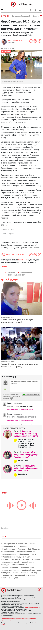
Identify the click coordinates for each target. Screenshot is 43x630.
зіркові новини (28, 562)
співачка (11, 272)
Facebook (22, 260)
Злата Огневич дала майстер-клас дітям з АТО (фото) (19, 365)
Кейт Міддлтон (34, 549)
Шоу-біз (20, 557)
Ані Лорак (24, 546)
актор (29, 557)
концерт (5, 565)
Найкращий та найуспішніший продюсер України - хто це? (25, 454)
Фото (34, 554)
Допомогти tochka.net (21, 16)
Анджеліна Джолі (9, 546)
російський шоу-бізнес (31, 570)
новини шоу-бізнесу (16, 275)
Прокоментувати (12, 409)
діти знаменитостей (10, 562)
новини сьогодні (27, 567)
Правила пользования (7, 618)
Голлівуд (21, 549)
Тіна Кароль (24, 554)
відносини (36, 559)
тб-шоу (34, 573)
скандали (6, 573)
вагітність (16, 559)
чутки (15, 578)
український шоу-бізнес (25, 575)
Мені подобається (27, 409)
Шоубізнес (6, 51)
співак (15, 573)
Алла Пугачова (8, 544)
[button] (35, 10)
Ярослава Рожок (15, 40)
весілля (26, 559)
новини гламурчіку (10, 567)
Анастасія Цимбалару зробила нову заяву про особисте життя (26, 433)
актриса (5, 559)
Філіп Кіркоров (8, 557)
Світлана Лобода (9, 554)
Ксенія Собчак (8, 552)
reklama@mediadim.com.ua (32, 607)
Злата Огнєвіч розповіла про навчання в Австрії (17, 320)
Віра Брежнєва (8, 549)
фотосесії (6, 578)
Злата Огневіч (26, 272)
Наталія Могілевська (26, 552)
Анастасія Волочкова (26, 544)
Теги (4, 537)
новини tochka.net (19, 565)
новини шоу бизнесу (10, 570)
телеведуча (7, 575)
